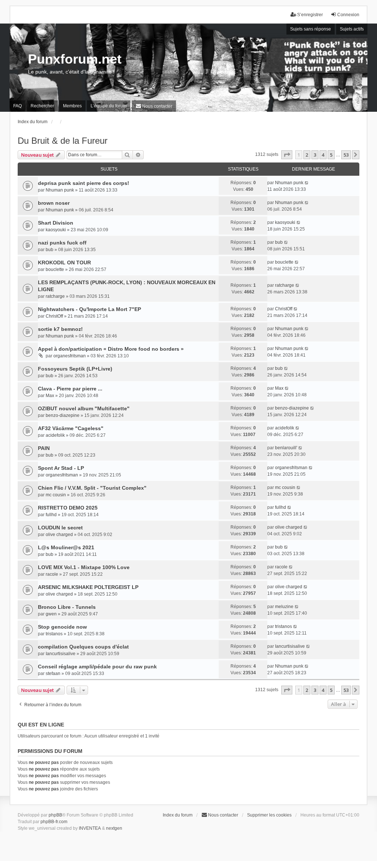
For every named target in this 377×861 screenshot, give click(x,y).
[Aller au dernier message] (306, 182)
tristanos (54, 633)
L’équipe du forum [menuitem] (109, 105)
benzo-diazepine (63, 415)
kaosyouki (56, 229)
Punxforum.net (74, 59)
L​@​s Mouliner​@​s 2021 (66, 547)
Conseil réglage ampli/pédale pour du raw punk (97, 666)
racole (52, 574)
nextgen (114, 828)
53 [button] (346, 154)
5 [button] (331, 154)
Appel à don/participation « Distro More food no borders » (111, 349)
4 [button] (323, 154)
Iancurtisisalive (60, 653)
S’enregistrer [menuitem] (310, 14)
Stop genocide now (62, 627)
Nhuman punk (60, 190)
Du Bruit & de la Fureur (63, 141)
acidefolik (55, 435)
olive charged (59, 534)
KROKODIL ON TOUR (64, 262)
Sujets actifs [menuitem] (352, 29)
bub (49, 249)
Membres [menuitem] (72, 105)
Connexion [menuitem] (348, 14)
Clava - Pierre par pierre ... (70, 389)
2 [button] (307, 154)
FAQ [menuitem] (17, 105)
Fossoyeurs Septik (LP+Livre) (75, 369)
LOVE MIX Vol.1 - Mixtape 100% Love (84, 567)
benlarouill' (286, 447)
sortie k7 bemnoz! (60, 329)
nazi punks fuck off (62, 243)
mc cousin (56, 494)
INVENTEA (90, 828)
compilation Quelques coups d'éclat (83, 647)
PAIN (44, 448)
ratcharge (55, 296)
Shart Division (55, 223)
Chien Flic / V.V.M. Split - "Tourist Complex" (92, 488)
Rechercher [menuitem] (42, 105)
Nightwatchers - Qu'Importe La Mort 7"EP (89, 309)
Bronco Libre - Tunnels (67, 607)
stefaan (53, 673)
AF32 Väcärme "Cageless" (70, 428)
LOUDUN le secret (60, 527)
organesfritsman (69, 355)
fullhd (51, 514)
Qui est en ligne (41, 725)
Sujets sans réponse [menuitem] (310, 29)
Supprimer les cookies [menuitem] (269, 815)
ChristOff (54, 316)
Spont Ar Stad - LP (61, 468)
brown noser (54, 203)
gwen (51, 614)
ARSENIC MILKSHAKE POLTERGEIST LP (88, 587)
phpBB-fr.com (53, 821)
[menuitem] (154, 106)
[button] (286, 154)
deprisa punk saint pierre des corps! (83, 183)
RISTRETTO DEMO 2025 (68, 508)
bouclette (55, 269)
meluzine (284, 606)
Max (50, 395)
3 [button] (315, 154)
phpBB (55, 815)
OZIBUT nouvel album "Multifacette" (84, 408)
